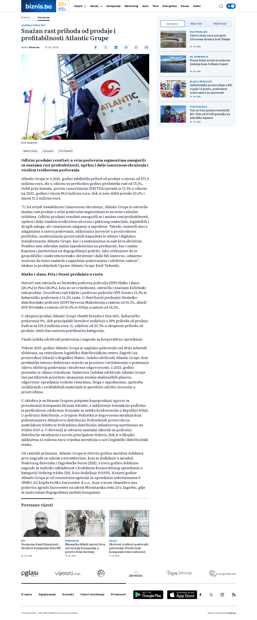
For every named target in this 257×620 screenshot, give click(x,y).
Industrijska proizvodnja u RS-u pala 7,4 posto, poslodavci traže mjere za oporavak (211, 88)
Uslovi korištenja (92, 594)
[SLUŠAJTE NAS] (101, 573)
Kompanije (114, 6)
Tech (155, 6)
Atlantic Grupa (30, 151)
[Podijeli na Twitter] (106, 47)
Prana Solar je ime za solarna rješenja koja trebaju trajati (210, 62)
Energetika (170, 6)
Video (197, 6)
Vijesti (78, 6)
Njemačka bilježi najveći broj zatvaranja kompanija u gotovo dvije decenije (85, 548)
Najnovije (196, 23)
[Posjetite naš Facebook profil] (200, 594)
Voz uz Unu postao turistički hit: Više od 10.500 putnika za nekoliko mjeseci (210, 114)
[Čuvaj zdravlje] (179, 573)
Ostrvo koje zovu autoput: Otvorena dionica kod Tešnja (210, 37)
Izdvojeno (172, 23)
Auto (145, 6)
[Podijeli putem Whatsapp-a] (136, 47)
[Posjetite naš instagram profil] (222, 595)
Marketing (131, 6)
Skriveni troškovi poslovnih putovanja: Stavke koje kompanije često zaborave (128, 548)
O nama (26, 594)
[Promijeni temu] (231, 6)
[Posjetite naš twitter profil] (211, 594)
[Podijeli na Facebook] (95, 47)
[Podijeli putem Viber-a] (126, 47)
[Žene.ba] (135, 573)
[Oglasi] (29, 573)
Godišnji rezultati (33, 25)
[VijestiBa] (67, 573)
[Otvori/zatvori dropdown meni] (85, 6)
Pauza (185, 6)
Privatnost (118, 594)
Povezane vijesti (37, 505)
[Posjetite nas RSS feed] (234, 595)
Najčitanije (220, 23)
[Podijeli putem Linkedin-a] (116, 47)
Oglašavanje (47, 594)
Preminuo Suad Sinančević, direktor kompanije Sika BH (41, 546)
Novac (94, 6)
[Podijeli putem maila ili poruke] (146, 47)
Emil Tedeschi (65, 151)
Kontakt (68, 594)
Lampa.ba (231, 613)
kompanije (48, 151)
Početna (25, 17)
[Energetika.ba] (222, 573)
